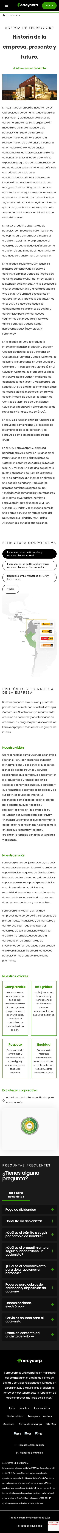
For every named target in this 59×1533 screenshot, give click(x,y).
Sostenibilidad (15, 1416)
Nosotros (25, 1408)
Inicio (12, 1408)
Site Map (51, 1424)
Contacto (8, 1424)
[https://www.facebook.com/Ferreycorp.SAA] (17, 1434)
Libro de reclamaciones (32, 1445)
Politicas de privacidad (29, 1525)
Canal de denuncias (31, 1452)
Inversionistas (42, 1408)
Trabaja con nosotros (40, 1416)
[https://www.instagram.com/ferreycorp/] (28, 1434)
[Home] (29, 1361)
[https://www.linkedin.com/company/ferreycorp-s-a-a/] (38, 1434)
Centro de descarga (30, 1424)
